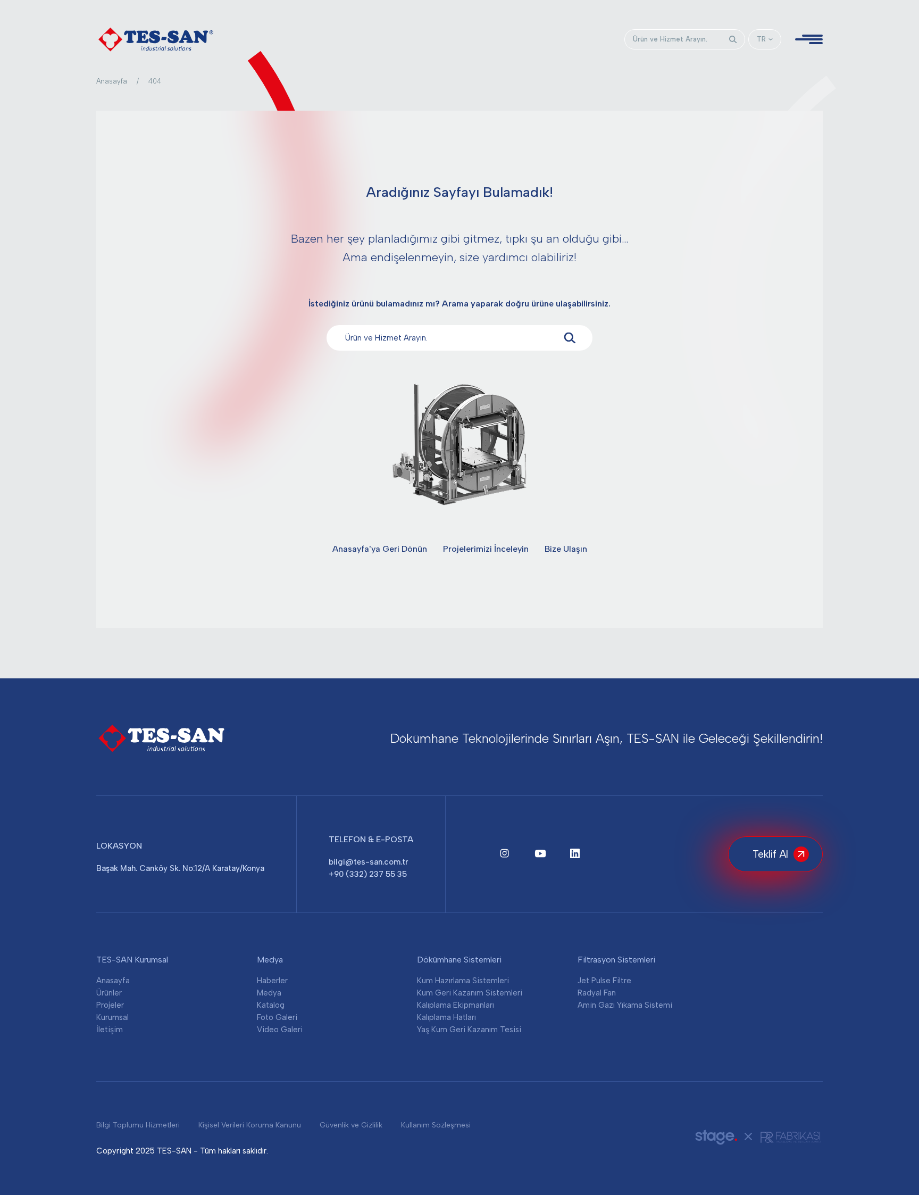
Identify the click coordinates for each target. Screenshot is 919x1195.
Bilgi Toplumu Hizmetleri (138, 1125)
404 (154, 81)
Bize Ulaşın (566, 549)
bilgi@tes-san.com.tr (368, 862)
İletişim (109, 1029)
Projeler (110, 1005)
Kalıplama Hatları (446, 1017)
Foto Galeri (277, 1017)
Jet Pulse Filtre (604, 980)
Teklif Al (770, 854)
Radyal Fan (597, 993)
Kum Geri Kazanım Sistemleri (469, 993)
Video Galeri (280, 1029)
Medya (269, 993)
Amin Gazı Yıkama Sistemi (625, 1005)
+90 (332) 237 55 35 (368, 874)
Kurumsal (112, 1017)
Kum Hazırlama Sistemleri (463, 980)
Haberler (272, 980)
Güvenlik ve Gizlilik (351, 1125)
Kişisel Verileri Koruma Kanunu (249, 1125)
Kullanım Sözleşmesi (436, 1125)
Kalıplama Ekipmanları (455, 1005)
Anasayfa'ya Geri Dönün (379, 549)
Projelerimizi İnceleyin (486, 549)
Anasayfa (111, 81)
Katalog (271, 1005)
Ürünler (109, 993)
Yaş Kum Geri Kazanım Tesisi (469, 1029)
